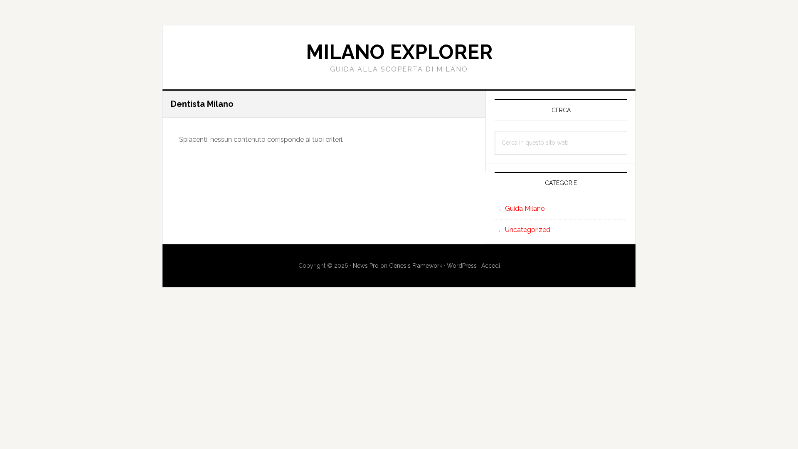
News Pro (366, 265)
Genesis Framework (415, 265)
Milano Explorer (399, 52)
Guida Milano (525, 208)
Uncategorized (527, 230)
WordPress (462, 265)
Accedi (490, 265)
